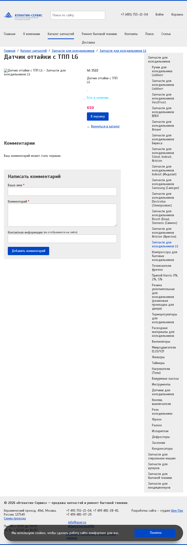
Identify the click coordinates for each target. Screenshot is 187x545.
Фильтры (158, 357)
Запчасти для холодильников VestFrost (163, 98)
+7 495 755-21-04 (78, 511)
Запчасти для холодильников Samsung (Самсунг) (165, 184)
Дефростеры (161, 437)
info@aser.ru (77, 522)
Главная (9, 34)
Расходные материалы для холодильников (163, 332)
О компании (31, 34)
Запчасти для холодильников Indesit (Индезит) (164, 170)
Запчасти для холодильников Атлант (163, 126)
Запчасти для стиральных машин (162, 456)
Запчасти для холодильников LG (123, 51)
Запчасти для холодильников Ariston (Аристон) (164, 233)
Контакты (131, 34)
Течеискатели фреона (161, 268)
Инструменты (161, 384)
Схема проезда (15, 518)
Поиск (149, 34)
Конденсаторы (162, 449)
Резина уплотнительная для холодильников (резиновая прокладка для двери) (163, 297)
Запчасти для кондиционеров (159, 486)
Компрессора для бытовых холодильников (164, 256)
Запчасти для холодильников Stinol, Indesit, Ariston (163, 155)
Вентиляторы (161, 342)
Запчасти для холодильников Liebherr (163, 85)
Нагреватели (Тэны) (161, 371)
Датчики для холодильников (163, 392)
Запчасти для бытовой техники (160, 476)
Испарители (160, 431)
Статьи (166, 34)
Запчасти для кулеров (158, 466)
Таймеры (158, 363)
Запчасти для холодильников (73, 51)
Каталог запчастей (61, 34)
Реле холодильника (162, 412)
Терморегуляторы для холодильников (164, 318)
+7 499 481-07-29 (79, 515)
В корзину (98, 116)
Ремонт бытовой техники (99, 34)
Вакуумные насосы (165, 379)
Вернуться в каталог (105, 126)
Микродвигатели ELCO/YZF (164, 349)
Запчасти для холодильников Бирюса (163, 139)
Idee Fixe (177, 511)
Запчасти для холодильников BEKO (163, 112)
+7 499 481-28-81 (105, 511)
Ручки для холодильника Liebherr (162, 71)
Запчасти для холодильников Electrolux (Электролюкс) (163, 199)
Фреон (156, 419)
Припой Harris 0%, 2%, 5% (165, 277)
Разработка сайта (143, 511)
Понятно (156, 533)
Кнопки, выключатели (161, 402)
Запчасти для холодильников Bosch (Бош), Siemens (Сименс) (164, 217)
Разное (157, 425)
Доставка (88, 43)
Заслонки (158, 443)
